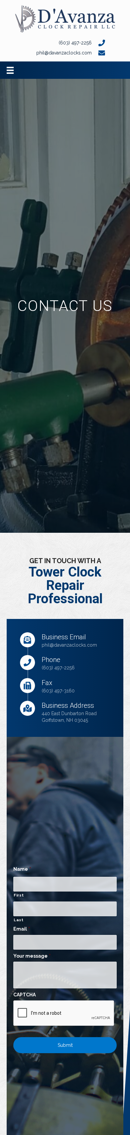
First (19, 895)
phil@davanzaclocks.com (69, 645)
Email (21, 929)
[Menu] (10, 70)
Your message (32, 956)
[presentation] (64, 1013)
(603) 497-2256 (75, 42)
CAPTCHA (24, 994)
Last (19, 920)
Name (22, 869)
